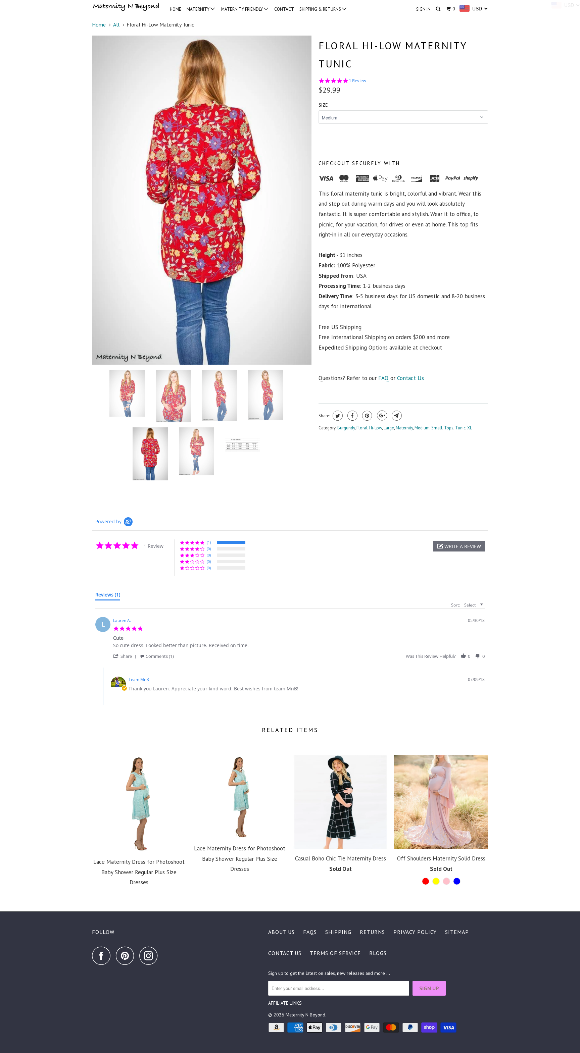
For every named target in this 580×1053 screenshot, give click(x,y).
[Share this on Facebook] (351, 416)
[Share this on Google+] (381, 416)
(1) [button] (209, 542)
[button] (459, 546)
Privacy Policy (415, 932)
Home (175, 9)
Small (436, 428)
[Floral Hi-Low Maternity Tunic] (202, 200)
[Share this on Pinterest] (366, 416)
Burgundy (346, 428)
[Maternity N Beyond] (126, 8)
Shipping (338, 932)
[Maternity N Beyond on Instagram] (150, 955)
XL (469, 428)
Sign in (423, 9)
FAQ (383, 378)
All (116, 24)
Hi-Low (375, 428)
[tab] (107, 596)
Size (323, 105)
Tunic (460, 428)
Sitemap (457, 932)
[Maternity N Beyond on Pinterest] (127, 955)
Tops (448, 428)
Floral (362, 428)
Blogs (378, 953)
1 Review (357, 81)
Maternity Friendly (242, 9)
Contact (284, 9)
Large (389, 428)
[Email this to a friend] (396, 416)
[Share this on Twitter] (337, 416)
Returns (372, 932)
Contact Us (410, 378)
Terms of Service (335, 953)
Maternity (198, 9)
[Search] (439, 9)
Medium (422, 428)
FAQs (310, 932)
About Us (281, 932)
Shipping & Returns (320, 9)
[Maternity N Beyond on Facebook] (103, 955)
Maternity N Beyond (305, 1015)
